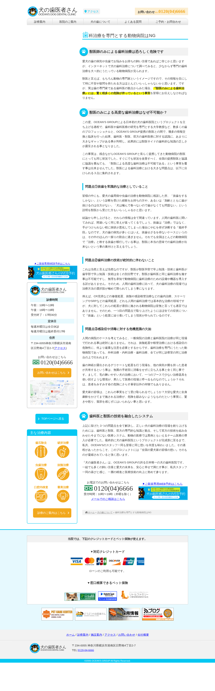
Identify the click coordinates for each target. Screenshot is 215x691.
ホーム (91, 512)
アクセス (93, 11)
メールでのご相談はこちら (108, 499)
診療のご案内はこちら (51, 512)
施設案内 (96, 634)
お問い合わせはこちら (51, 372)
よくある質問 (132, 21)
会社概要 (143, 634)
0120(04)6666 (171, 11)
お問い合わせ (126, 634)
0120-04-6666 (86, 650)
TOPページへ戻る (52, 418)
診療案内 (39, 21)
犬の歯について (100, 21)
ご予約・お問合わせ (168, 21)
